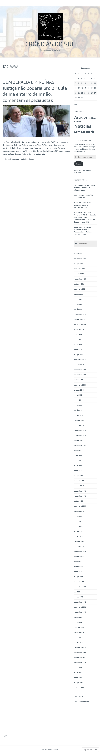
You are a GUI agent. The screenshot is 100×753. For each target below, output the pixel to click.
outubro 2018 (79, 380)
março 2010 (78, 642)
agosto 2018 (79, 390)
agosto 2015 (79, 561)
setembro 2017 (80, 445)
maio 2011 (78, 622)
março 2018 (78, 415)
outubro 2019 (79, 319)
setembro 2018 (80, 385)
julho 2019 (78, 334)
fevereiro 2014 (79, 582)
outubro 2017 (79, 440)
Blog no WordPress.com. (50, 749)
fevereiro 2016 (79, 541)
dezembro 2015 (80, 551)
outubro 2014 (79, 567)
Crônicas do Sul (50, 43)
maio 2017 (78, 465)
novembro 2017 (80, 435)
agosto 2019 (79, 329)
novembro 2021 (80, 279)
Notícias (82, 126)
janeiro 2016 (79, 546)
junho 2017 (78, 460)
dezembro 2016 (80, 491)
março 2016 (78, 536)
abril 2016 (77, 531)
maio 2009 (78, 673)
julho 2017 (78, 455)
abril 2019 (77, 349)
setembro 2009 (80, 662)
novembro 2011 (80, 612)
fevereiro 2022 (79, 269)
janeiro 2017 (79, 486)
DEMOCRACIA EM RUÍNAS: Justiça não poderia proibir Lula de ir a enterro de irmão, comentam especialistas (35, 91)
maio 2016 (78, 526)
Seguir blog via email (83, 140)
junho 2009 (78, 667)
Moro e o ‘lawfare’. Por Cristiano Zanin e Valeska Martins (83, 205)
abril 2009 (77, 678)
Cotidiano (92, 118)
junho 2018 (78, 400)
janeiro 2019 (79, 365)
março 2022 (78, 264)
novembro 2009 (80, 652)
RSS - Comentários (81, 701)
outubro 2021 (79, 284)
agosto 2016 (79, 511)
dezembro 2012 (80, 602)
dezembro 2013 (80, 587)
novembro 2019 (80, 314)
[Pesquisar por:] (85, 244)
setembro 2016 (80, 506)
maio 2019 (78, 344)
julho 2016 (78, 516)
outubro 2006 (79, 688)
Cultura (77, 121)
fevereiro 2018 (79, 420)
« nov (76, 104)
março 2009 (78, 683)
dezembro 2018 (80, 370)
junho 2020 (78, 299)
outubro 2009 (79, 657)
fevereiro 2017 (79, 481)
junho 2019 (78, 339)
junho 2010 (78, 637)
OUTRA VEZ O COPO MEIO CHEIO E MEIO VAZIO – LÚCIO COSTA (84, 188)
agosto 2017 (79, 450)
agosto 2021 (79, 294)
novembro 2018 (80, 375)
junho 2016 (78, 521)
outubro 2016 (79, 501)
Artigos (81, 117)
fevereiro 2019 (79, 359)
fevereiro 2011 (79, 627)
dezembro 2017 (80, 430)
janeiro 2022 (79, 274)
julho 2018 (78, 395)
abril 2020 (77, 309)
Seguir (78, 164)
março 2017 (78, 476)
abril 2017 (77, 471)
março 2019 (78, 354)
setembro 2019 (80, 324)
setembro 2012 (80, 607)
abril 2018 (77, 410)
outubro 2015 (79, 556)
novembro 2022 (80, 259)
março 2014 (78, 577)
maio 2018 (78, 405)
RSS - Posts (78, 696)
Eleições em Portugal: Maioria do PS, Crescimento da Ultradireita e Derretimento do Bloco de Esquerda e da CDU (85, 217)
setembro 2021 (80, 289)
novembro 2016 (80, 496)
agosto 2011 (79, 617)
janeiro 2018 (79, 425)
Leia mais (40, 154)
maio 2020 (78, 304)
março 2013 (78, 597)
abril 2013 (77, 592)
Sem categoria (84, 131)
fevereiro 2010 (79, 647)
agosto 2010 (79, 632)
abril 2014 (77, 572)
